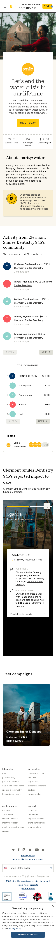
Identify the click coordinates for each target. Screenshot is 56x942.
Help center (33, 814)
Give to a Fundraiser (10, 781)
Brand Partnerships (36, 822)
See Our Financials (10, 818)
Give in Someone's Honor (13, 785)
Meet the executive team (13, 827)
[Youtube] (37, 850)
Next (45, 352)
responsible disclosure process (28, 859)
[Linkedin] (43, 850)
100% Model (7, 814)
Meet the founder (10, 822)
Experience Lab (34, 794)
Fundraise (32, 777)
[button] (28, 935)
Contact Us (32, 810)
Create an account (36, 773)
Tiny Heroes (33, 781)
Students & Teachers (37, 785)
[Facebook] (18, 850)
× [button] (52, 906)
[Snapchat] (30, 850)
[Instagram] (24, 850)
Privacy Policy (15, 928)
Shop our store (34, 827)
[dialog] (28, 922)
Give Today (28, 123)
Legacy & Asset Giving (11, 794)
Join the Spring (8, 777)
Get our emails (28, 888)
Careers (5, 831)
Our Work (6, 810)
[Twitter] (13, 850)
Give (4, 773)
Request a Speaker (36, 818)
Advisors (31, 789)
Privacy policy (28, 855)
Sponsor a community (11, 789)
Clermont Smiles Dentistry (28, 268)
